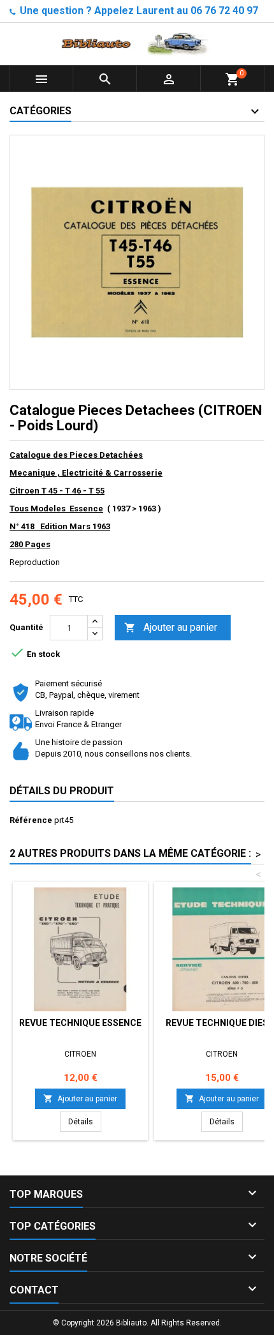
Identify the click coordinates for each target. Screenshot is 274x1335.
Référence (31, 820)
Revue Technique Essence (80, 1023)
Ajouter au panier (170, 627)
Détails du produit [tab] (62, 791)
